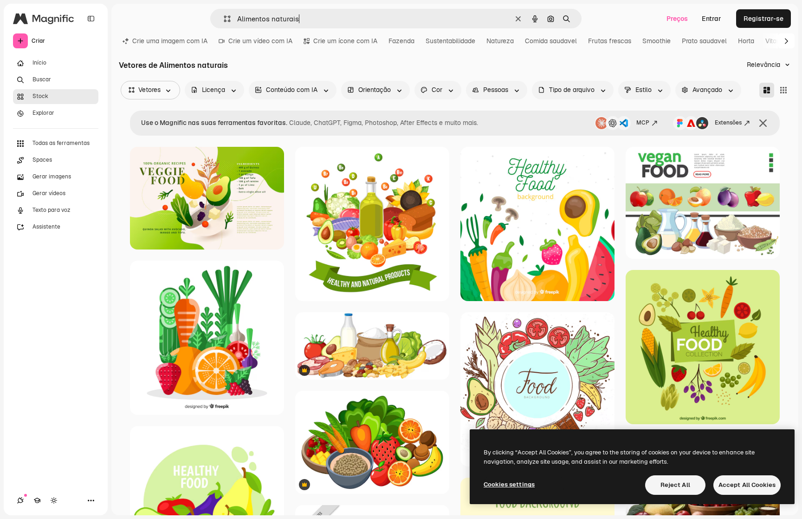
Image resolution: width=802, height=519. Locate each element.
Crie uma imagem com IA (169, 41)
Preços (677, 18)
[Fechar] (763, 123)
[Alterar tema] (53, 500)
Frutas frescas (609, 41)
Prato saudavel (704, 41)
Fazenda (401, 41)
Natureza (500, 41)
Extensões (728, 122)
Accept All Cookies (747, 485)
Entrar (711, 18)
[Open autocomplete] (223, 18)
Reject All (675, 485)
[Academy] (37, 500)
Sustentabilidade (450, 41)
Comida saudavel (551, 41)
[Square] (783, 90)
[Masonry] (766, 90)
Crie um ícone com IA (345, 41)
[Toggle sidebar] (91, 18)
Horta (746, 41)
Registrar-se (763, 18)
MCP (642, 122)
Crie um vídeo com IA (260, 41)
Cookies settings (509, 484)
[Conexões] (20, 500)
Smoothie (656, 41)
